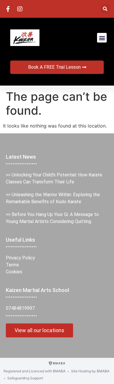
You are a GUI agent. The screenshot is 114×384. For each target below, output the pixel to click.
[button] (105, 8)
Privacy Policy (20, 258)
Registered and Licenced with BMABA (34, 371)
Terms (12, 265)
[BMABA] (57, 363)
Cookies (14, 272)
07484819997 (20, 308)
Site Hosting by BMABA (90, 371)
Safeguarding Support (25, 378)
